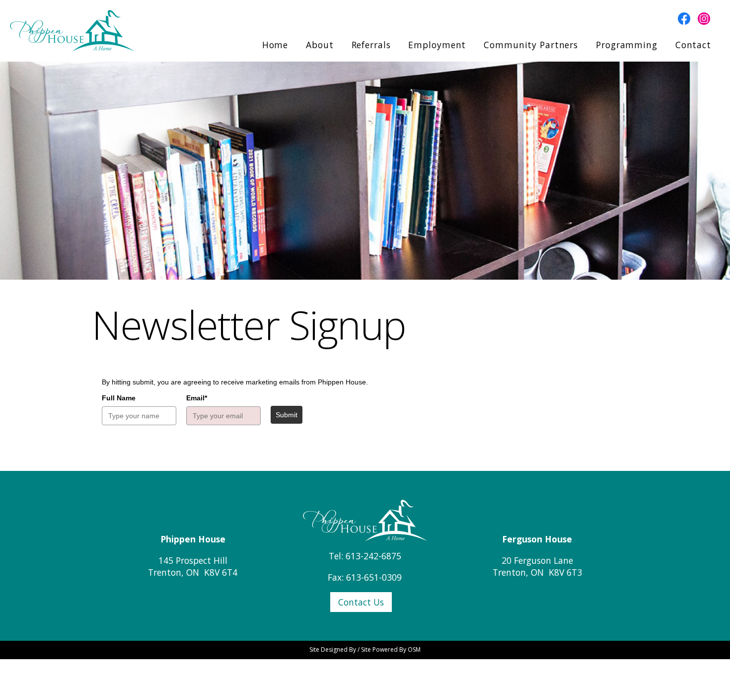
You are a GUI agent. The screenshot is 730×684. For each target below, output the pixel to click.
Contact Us (361, 602)
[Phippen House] (72, 30)
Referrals (371, 45)
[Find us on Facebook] (681, 17)
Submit (286, 415)
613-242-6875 (373, 556)
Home (275, 45)
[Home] (365, 519)
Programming (626, 45)
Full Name (119, 398)
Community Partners (531, 45)
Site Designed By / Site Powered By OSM (365, 649)
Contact (693, 45)
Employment (437, 45)
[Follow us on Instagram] (700, 17)
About (319, 45)
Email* (196, 398)
